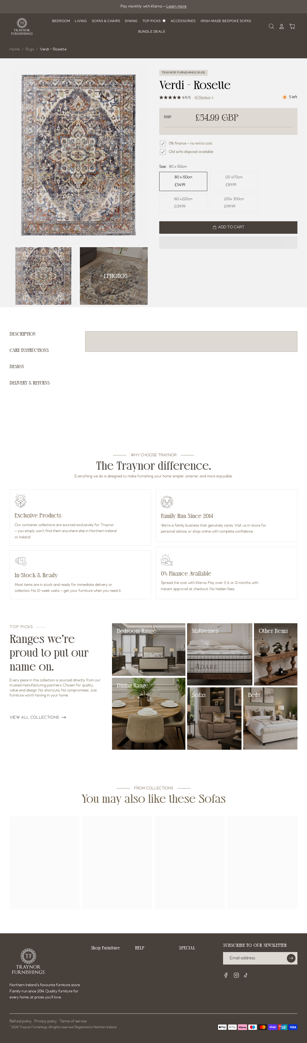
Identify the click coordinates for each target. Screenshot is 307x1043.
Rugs (30, 49)
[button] (228, 242)
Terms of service (73, 1021)
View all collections (34, 717)
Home (15, 49)
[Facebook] (226, 975)
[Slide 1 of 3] (43, 276)
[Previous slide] (24, 155)
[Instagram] (236, 975)
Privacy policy (45, 1021)
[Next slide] (132, 155)
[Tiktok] (247, 976)
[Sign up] (291, 958)
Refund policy (21, 1021)
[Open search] (271, 26)
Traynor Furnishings (33, 1027)
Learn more (176, 6)
